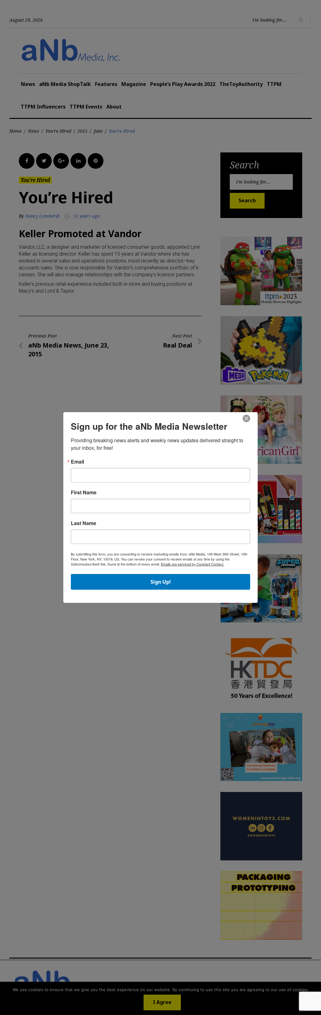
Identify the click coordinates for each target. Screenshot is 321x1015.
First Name (84, 492)
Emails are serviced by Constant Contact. (192, 563)
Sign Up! (160, 581)
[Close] (246, 418)
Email (77, 461)
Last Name (83, 523)
